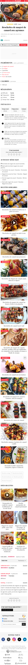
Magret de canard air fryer (9, 174)
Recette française (6, 480)
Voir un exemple (22, 618)
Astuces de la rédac (8, 621)
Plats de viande (7, 3)
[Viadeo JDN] (20, 660)
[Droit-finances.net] (20, 658)
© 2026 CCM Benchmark (21, 648)
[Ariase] (7, 663)
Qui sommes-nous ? (7, 646)
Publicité (17, 646)
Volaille (14, 3)
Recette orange (6, 473)
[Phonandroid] (20, 663)
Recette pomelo (18, 477)
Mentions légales (5, 648)
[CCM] (7, 655)
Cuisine (5, 618)
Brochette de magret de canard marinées (13, 164)
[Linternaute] (7, 657)
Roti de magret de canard (9, 178)
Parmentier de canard (8, 170)
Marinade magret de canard (9, 182)
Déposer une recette (7, 610)
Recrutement (22, 646)
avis (19, 24)
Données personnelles (6, 647)
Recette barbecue (6, 477)
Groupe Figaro (12, 648)
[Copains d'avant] (7, 660)
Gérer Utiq (24, 647)
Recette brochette (17, 473)
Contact (13, 646)
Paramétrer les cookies (16, 647)
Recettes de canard (21, 3)
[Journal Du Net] (20, 655)
